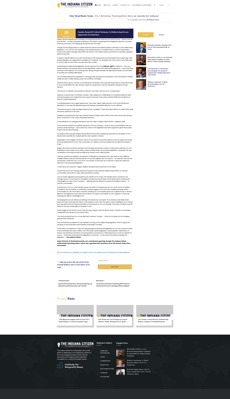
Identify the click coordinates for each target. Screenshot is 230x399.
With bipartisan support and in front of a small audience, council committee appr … (74, 320)
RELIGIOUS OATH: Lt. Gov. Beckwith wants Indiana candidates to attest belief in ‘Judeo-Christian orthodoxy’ (160, 59)
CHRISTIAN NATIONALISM (105, 352)
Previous (56, 317)
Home (99, 5)
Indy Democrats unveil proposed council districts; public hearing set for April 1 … (113, 320)
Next (173, 317)
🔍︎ (154, 5)
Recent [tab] (161, 35)
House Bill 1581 (69, 50)
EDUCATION (104, 365)
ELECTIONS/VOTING (107, 369)
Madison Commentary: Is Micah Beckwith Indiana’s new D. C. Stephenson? (157, 84)
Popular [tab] (146, 35)
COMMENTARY (105, 361)
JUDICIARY (104, 373)
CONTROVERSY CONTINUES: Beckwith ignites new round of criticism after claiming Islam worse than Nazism (159, 72)
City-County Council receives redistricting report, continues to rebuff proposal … (153, 320)
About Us (107, 5)
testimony (70, 187)
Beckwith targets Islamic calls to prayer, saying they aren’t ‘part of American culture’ (138, 371)
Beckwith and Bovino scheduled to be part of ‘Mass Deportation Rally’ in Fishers (160, 47)
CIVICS (102, 357)
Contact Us (125, 5)
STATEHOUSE (104, 377)
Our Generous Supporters (141, 5)
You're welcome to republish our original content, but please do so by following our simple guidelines (94, 252)
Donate (115, 5)
